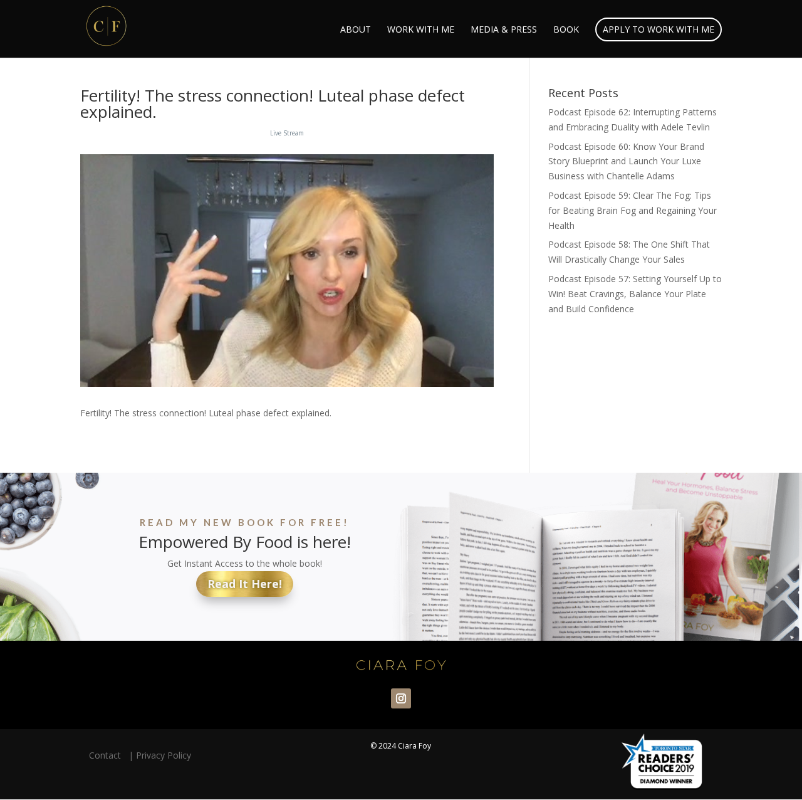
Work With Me (420, 30)
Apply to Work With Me (658, 29)
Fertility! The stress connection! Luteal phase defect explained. (272, 103)
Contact (107, 755)
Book (566, 30)
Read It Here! (244, 583)
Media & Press (504, 30)
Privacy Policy (163, 755)
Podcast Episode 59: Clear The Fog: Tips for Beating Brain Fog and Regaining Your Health (632, 210)
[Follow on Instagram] (401, 698)
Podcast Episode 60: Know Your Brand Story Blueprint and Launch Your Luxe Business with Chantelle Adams (626, 161)
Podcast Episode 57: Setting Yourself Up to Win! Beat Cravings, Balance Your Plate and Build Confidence (635, 294)
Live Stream (287, 133)
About (355, 30)
